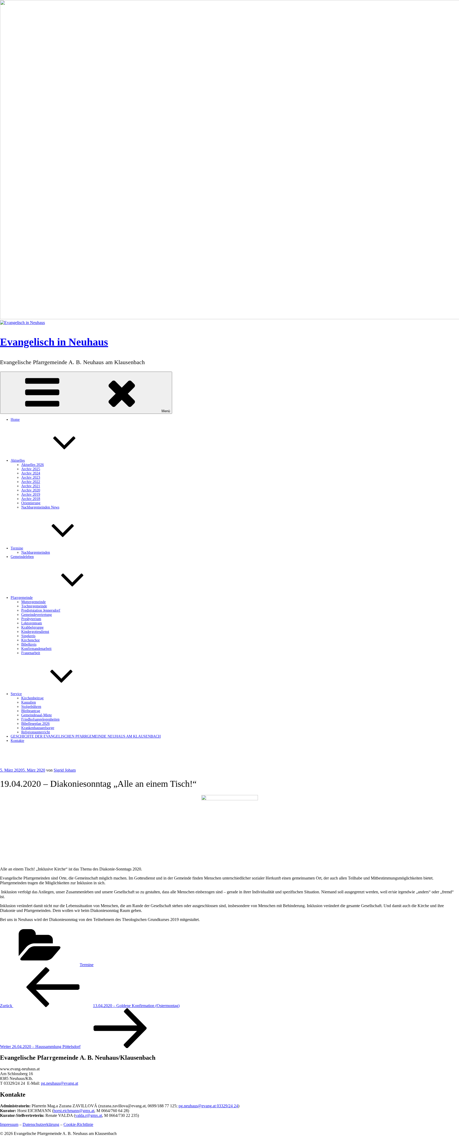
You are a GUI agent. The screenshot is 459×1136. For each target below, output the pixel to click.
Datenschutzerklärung (41, 1124)
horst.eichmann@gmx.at (73, 1110)
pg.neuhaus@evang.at (59, 1083)
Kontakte (17, 741)
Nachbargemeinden (35, 552)
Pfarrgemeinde (22, 598)
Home (15, 420)
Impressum (9, 1124)
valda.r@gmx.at (88, 1115)
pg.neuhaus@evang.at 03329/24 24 (208, 1106)
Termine (17, 548)
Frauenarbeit (30, 653)
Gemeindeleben (22, 557)
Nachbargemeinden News (40, 507)
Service (16, 694)
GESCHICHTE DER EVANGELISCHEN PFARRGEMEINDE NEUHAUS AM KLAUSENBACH (86, 736)
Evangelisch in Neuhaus (54, 342)
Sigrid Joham (65, 770)
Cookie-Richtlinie (78, 1124)
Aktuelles (18, 460)
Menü (166, 411)
